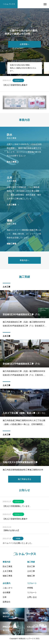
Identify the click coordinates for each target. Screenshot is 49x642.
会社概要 (6, 592)
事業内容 (6, 562)
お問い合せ (32, 597)
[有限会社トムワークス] (9, 4)
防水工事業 (7, 566)
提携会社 (6, 602)
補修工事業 (7, 576)
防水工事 (31, 566)
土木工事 (6, 287)
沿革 (5, 597)
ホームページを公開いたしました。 (18, 543)
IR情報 (18, 538)
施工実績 (31, 562)
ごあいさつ (7, 588)
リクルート (18, 501)
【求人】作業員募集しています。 (17, 506)
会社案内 (6, 583)
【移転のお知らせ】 (11, 84)
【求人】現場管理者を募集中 (15, 519)
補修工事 (31, 576)
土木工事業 (7, 571)
